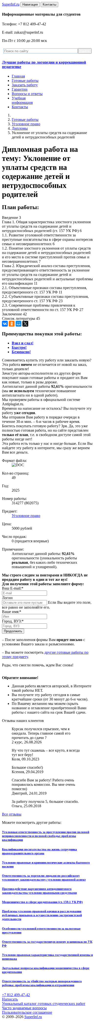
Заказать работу (25, 85)
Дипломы (20, 128)
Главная (18, 76)
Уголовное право (26, 124)
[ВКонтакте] (5, 324)
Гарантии (20, 89)
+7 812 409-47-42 (16, 995)
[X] (25, 324)
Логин (7, 598)
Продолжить (13, 631)
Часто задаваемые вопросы (24, 1008)
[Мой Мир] (18, 324)
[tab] (22, 343)
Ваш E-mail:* (12, 588)
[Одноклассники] (12, 324)
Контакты (20, 107)
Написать (10, 999)
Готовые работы (25, 80)
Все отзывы (11, 814)
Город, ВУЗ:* (13, 621)
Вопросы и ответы (27, 94)
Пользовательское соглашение (27, 1012)
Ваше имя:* (11, 612)
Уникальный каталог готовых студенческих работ (43, 1004)
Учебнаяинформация (22, 100)
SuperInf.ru (33, 1017)
